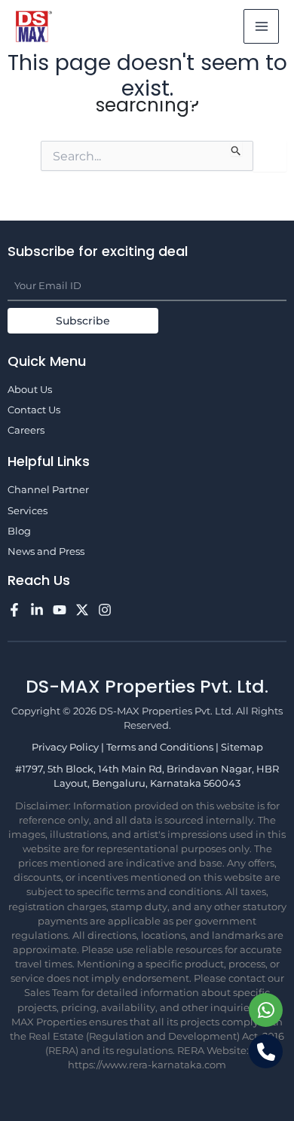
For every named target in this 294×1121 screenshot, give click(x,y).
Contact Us (34, 410)
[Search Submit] (236, 148)
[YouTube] (59, 610)
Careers (26, 430)
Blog (19, 531)
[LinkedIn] (37, 610)
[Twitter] (82, 610)
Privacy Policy (66, 747)
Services (27, 510)
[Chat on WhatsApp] (266, 1010)
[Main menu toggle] (261, 26)
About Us (30, 389)
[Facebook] (14, 610)
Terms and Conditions (161, 747)
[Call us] (266, 1051)
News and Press (46, 551)
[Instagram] (105, 610)
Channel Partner (48, 489)
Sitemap (242, 747)
